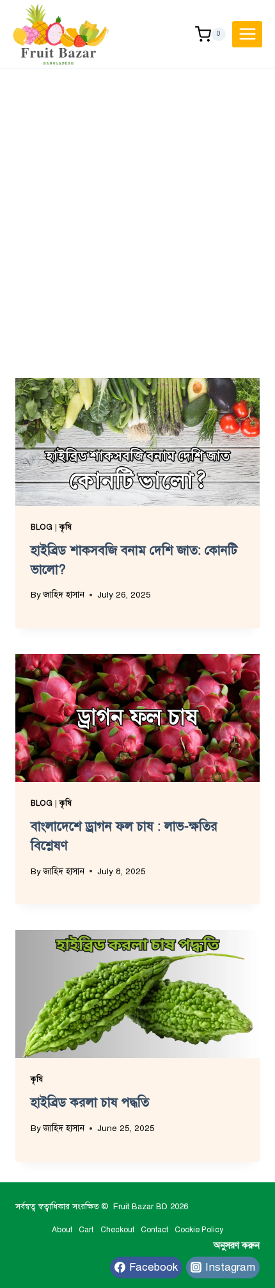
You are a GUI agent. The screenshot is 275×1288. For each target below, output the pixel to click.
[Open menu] (247, 34)
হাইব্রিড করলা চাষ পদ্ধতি (90, 1103)
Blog (41, 527)
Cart (86, 1229)
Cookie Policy (199, 1229)
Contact (154, 1229)
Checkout (117, 1229)
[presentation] (137, 442)
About (62, 1229)
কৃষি (65, 527)
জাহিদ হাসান (63, 594)
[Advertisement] (137, 213)
